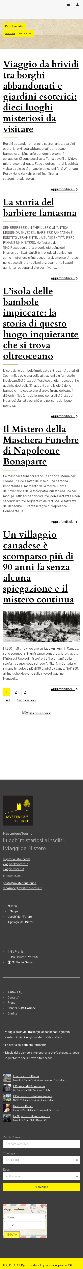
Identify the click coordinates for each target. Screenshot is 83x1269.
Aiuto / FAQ (15, 992)
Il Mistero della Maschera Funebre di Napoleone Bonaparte (41, 445)
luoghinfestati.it (13, 869)
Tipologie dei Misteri (21, 922)
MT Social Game (22, 962)
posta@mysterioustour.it (19, 883)
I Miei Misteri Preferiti (24, 957)
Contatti (13, 997)
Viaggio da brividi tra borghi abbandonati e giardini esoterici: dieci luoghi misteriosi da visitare (41, 96)
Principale (10, 33)
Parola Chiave (12, 1137)
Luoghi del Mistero (20, 916)
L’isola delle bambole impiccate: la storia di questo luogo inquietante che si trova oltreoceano (41, 323)
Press (11, 1002)
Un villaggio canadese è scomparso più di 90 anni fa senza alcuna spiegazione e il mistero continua (38, 567)
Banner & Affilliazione (22, 1008)
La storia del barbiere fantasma (40, 207)
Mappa (14, 911)
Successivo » (26, 700)
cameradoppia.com (56, 1265)
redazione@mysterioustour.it (22, 888)
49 (8, 700)
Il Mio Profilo (16, 951)
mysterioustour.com (16, 859)
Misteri (12, 906)
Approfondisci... (63, 189)
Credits (12, 1013)
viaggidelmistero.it (15, 864)
